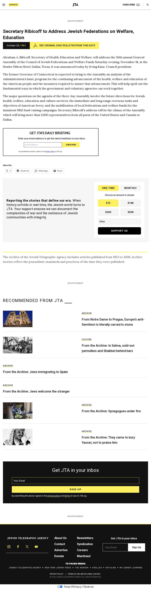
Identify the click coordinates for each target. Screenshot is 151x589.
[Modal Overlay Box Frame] (75, 294)
